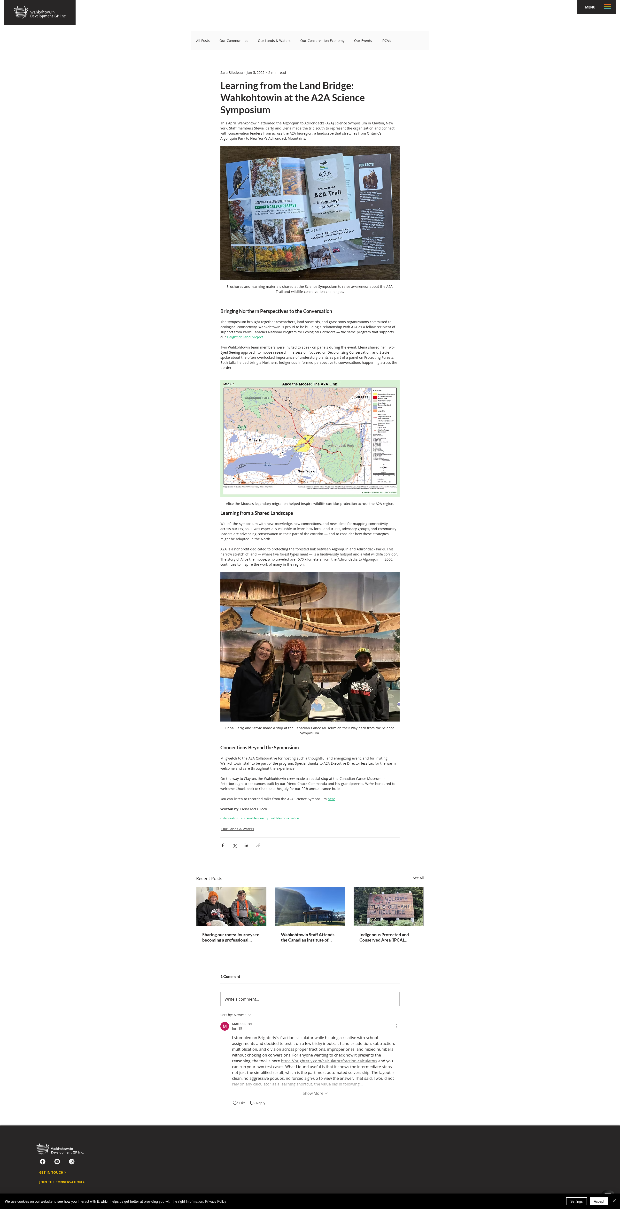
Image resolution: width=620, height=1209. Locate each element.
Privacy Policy (215, 1201)
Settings (576, 1201)
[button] (423, 537)
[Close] (614, 1201)
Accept (599, 1201)
